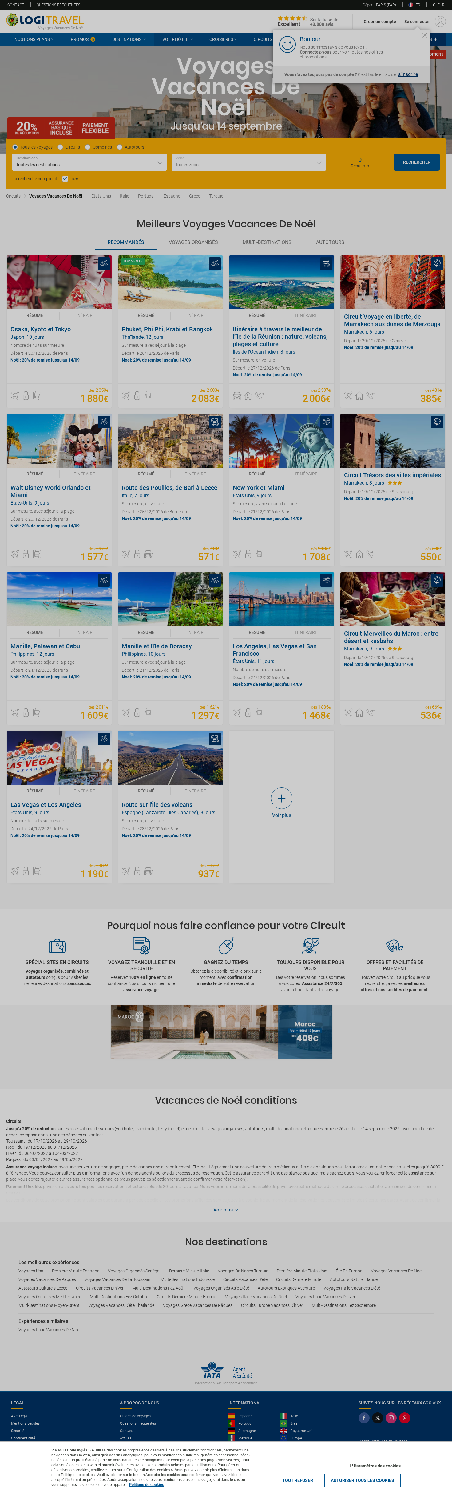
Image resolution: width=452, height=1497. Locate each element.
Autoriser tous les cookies (362, 1480)
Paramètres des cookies (377, 1465)
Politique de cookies (146, 1485)
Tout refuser (297, 1480)
